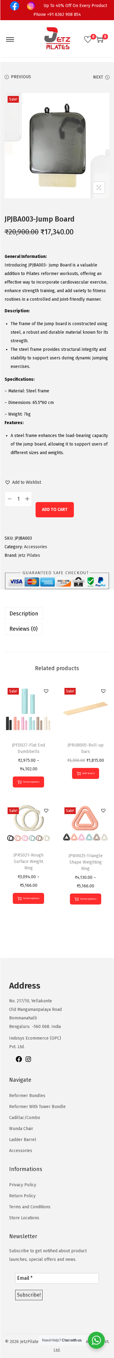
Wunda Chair (21, 1128)
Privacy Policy (22, 1184)
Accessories (35, 546)
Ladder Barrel (22, 1139)
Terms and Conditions (29, 1206)
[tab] (57, 613)
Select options (31, 781)
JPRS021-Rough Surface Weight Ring (28, 862)
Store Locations (24, 1217)
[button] (23, 482)
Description (23, 613)
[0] (88, 39)
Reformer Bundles (27, 1095)
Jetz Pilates (29, 555)
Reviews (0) (23, 629)
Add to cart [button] (88, 773)
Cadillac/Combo (24, 1117)
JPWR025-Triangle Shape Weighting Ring (85, 862)
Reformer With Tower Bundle (37, 1106)
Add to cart (54, 509)
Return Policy (22, 1195)
